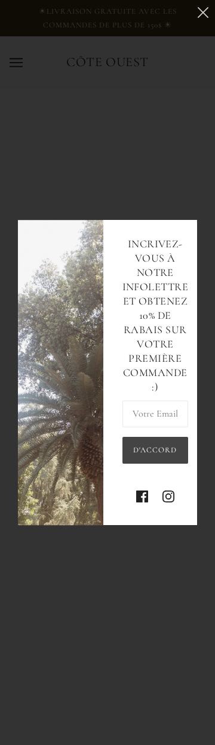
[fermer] (203, 13)
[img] (142, 497)
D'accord (155, 450)
